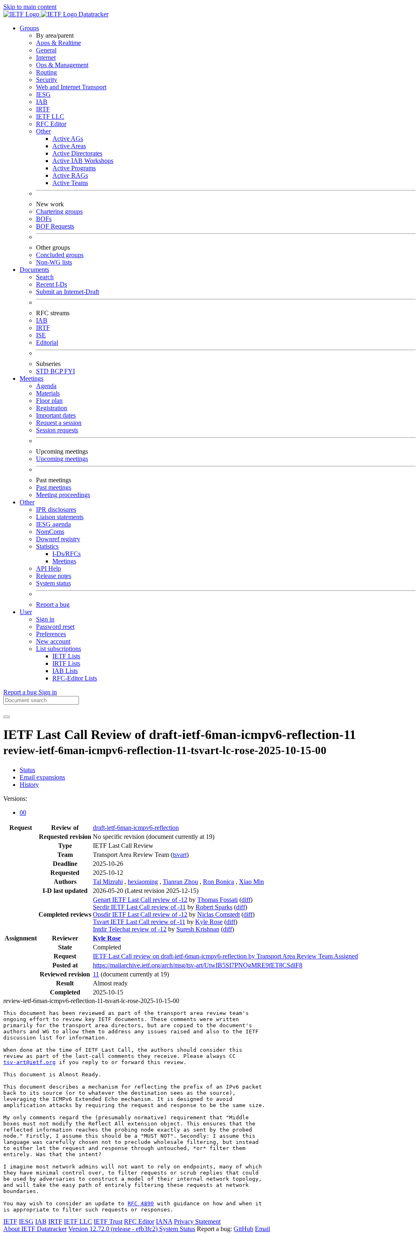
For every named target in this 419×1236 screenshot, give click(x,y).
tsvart (180, 854)
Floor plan (49, 400)
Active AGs (67, 138)
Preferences (51, 633)
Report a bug (53, 604)
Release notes (53, 575)
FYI (69, 371)
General (46, 50)
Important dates (56, 415)
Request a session (58, 422)
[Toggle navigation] (6, 717)
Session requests (57, 430)
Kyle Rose (209, 921)
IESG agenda (53, 524)
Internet (46, 57)
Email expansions (42, 777)
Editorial (47, 342)
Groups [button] (29, 28)
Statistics (47, 546)
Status (27, 769)
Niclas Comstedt (218, 914)
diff (245, 899)
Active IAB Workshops (82, 160)
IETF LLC (50, 116)
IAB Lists (65, 670)
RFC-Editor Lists (74, 678)
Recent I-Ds (51, 284)
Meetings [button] (31, 378)
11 (96, 974)
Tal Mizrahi (108, 881)
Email (262, 1228)
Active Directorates (77, 153)
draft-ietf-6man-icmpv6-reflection (136, 827)
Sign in (45, 619)
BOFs (44, 218)
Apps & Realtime (58, 42)
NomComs (50, 531)
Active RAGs (70, 175)
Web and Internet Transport (71, 87)
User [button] (26, 611)
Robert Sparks (214, 907)
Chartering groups (59, 211)
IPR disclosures (56, 509)
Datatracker (92, 14)
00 (23, 812)
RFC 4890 (141, 1203)
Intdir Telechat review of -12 (130, 929)
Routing (46, 72)
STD (43, 371)
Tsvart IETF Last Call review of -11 (139, 921)
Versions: (15, 798)
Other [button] (27, 502)
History (29, 784)
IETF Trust (108, 1221)
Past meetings (53, 487)
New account (53, 641)
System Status (177, 1228)
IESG (43, 94)
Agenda (46, 385)
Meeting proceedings (63, 494)
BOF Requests (55, 226)
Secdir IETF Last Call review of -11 (139, 907)
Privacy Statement (197, 1221)
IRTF (43, 109)
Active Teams (70, 182)
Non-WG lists (54, 262)
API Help (48, 568)
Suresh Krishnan (197, 929)
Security (46, 79)
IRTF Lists (66, 663)
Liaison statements (59, 516)
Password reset (55, 626)
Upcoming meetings (62, 458)
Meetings (64, 561)
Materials (48, 393)
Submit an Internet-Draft (67, 291)
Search (45, 276)
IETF (10, 1221)
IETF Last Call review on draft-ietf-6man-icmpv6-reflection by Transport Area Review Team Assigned (225, 956)
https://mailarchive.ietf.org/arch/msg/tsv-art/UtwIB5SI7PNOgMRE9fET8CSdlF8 (197, 965)
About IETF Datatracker (35, 1228)
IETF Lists (66, 656)
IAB (41, 101)
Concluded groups (59, 254)
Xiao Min (251, 881)
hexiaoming (143, 881)
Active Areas (69, 145)
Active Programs (74, 168)
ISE (41, 335)
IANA (164, 1221)
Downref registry (58, 539)
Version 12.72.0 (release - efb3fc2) (113, 1228)
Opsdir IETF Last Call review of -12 (140, 914)
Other (43, 131)
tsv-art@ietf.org (29, 1062)
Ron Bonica (218, 881)
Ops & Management (62, 64)
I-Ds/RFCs (66, 553)
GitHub (243, 1228)
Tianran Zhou (180, 881)
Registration (51, 407)
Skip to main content (29, 6)
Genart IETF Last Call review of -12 (140, 899)
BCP (57, 371)
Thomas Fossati (217, 899)
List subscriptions (58, 648)
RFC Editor (51, 123)
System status (53, 583)
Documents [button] (34, 269)
